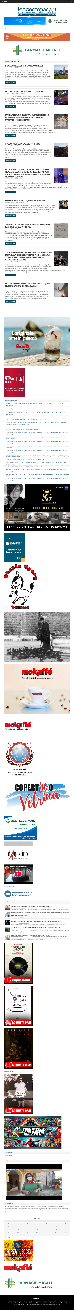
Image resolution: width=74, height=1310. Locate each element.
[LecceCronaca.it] (37, 15)
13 (56, 1226)
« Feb (5, 1237)
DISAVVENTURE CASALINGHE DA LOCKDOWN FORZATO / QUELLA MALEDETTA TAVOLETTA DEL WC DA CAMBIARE (27, 284)
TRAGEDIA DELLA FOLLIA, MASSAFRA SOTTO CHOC (22, 143)
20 (56, 1229)
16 (18, 1229)
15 (8, 1229)
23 (18, 1232)
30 (18, 1235)
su (10, 403)
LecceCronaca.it (37, 1298)
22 (8, 1232)
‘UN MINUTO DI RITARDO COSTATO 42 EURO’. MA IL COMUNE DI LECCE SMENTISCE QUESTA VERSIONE (27, 225)
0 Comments (22, 67)
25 (37, 1232)
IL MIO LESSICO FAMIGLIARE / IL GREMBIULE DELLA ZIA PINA (30, 417)
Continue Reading (10, 82)
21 (65, 1229)
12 (46, 1226)
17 (27, 1229)
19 (46, 1229)
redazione (7, 67)
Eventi (6, 902)
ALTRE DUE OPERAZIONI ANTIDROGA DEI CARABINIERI (24, 91)
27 (56, 1232)
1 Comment (21, 202)
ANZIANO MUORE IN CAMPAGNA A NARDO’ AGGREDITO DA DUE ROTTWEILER (36, 427)
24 (27, 1232)
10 (27, 1226)
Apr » (8, 1237)
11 (37, 1226)
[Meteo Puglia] (8, 1155)
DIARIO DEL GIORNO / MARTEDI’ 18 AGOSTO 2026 (25, 429)
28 (65, 1232)
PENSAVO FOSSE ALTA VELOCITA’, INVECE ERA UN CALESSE (25, 200)
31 (27, 1235)
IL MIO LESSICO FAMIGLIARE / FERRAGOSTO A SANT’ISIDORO (29, 459)
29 (8, 1235)
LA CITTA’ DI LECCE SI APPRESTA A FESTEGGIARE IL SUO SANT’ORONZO (30, 935)
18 (37, 1229)
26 (46, 1232)
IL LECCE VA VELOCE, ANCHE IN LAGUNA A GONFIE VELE (24, 65)
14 (65, 1226)
